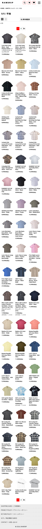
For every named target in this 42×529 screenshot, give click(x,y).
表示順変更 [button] (26, 19)
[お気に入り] (34, 2)
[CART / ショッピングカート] (29, 2)
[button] (24, 2)
